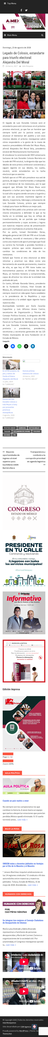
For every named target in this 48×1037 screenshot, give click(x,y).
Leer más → (22, 819)
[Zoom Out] (5, 761)
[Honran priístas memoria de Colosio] (31, 365)
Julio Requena (27, 66)
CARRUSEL (22, 428)
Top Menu (11, 3)
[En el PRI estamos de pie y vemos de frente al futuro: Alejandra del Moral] (11, 365)
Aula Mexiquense (9, 1022)
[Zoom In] (10, 761)
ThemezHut (7, 1033)
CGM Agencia (26, 1026)
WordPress (23, 1031)
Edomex (7, 435)
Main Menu (12, 35)
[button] (17, 80)
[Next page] (10, 754)
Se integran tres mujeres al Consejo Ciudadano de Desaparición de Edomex (23, 921)
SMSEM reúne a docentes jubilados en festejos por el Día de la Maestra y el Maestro (23, 864)
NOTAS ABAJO (34, 428)
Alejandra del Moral (21, 431)
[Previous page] (5, 754)
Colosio (36, 431)
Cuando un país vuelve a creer (16, 801)
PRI (14, 435)
